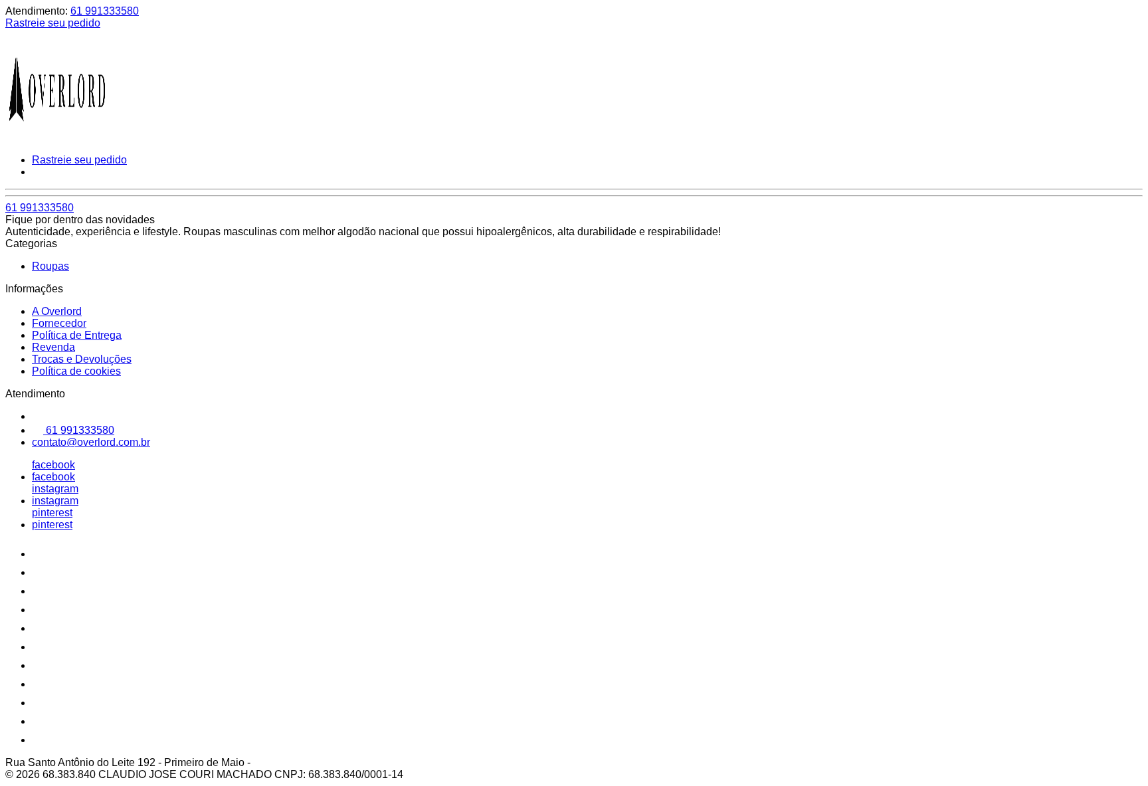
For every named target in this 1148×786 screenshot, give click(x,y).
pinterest (52, 512)
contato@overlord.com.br (91, 442)
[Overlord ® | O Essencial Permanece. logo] (55, 137)
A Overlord (57, 311)
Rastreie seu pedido (52, 23)
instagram (55, 488)
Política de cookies (76, 371)
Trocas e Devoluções (82, 359)
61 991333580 (104, 11)
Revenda (53, 347)
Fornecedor (59, 323)
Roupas (50, 266)
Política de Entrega (77, 335)
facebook (53, 464)
